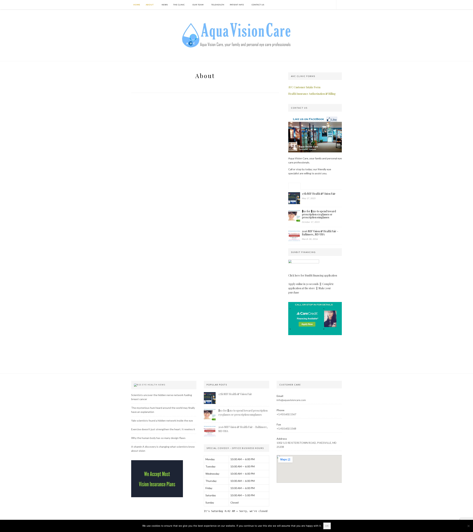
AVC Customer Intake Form (304, 87)
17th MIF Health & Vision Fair (235, 394)
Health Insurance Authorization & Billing (312, 93)
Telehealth (217, 5)
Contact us (258, 5)
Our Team (198, 5)
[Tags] (333, 186)
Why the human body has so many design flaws (158, 437)
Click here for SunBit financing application (312, 275)
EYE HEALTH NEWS (153, 384)
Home (136, 5)
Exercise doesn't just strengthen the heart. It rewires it (163, 429)
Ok (327, 526)
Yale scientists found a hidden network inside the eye (162, 420)
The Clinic (179, 5)
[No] (468, 526)
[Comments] (320, 186)
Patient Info (237, 5)
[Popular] (294, 186)
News (165, 5)
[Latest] (307, 186)
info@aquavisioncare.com (291, 400)
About (150, 5)
